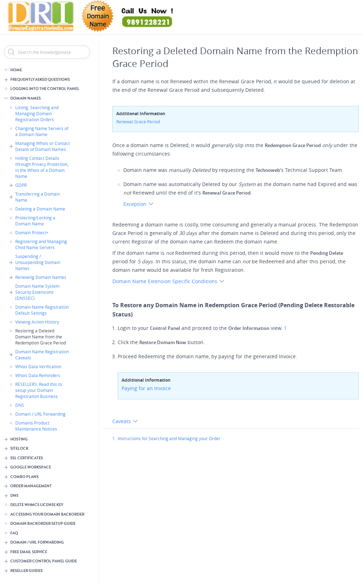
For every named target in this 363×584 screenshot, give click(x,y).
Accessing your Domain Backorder (47, 514)
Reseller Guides (26, 570)
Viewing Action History (37, 322)
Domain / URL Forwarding (40, 414)
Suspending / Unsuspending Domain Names (37, 262)
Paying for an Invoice (146, 388)
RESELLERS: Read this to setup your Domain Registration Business (38, 390)
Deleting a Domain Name (40, 209)
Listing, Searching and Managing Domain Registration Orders (36, 113)
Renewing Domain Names (40, 277)
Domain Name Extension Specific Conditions (165, 281)
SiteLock (19, 448)
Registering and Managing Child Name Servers (41, 244)
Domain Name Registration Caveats (42, 354)
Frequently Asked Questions (40, 79)
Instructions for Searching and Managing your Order (169, 438)
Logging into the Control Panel (44, 88)
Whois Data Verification (38, 366)
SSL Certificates (26, 458)
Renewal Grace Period (138, 121)
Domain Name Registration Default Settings (42, 310)
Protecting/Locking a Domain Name (35, 220)
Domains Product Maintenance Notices (36, 426)
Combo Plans (24, 476)
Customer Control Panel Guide (43, 561)
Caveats (122, 421)
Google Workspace (30, 467)
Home (16, 70)
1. (114, 438)
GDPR (21, 185)
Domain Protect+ (32, 232)
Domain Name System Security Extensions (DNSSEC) (37, 292)
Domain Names (25, 98)
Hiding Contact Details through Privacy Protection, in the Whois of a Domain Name (41, 167)
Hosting (19, 439)
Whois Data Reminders (37, 375)
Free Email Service (28, 552)
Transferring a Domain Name (37, 197)
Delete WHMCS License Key (36, 504)
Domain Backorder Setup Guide (43, 523)
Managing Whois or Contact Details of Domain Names (42, 146)
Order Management (31, 486)
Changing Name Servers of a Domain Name (41, 131)
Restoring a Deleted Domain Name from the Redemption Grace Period (40, 337)
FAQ (14, 533)
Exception (135, 204)
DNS (19, 405)
